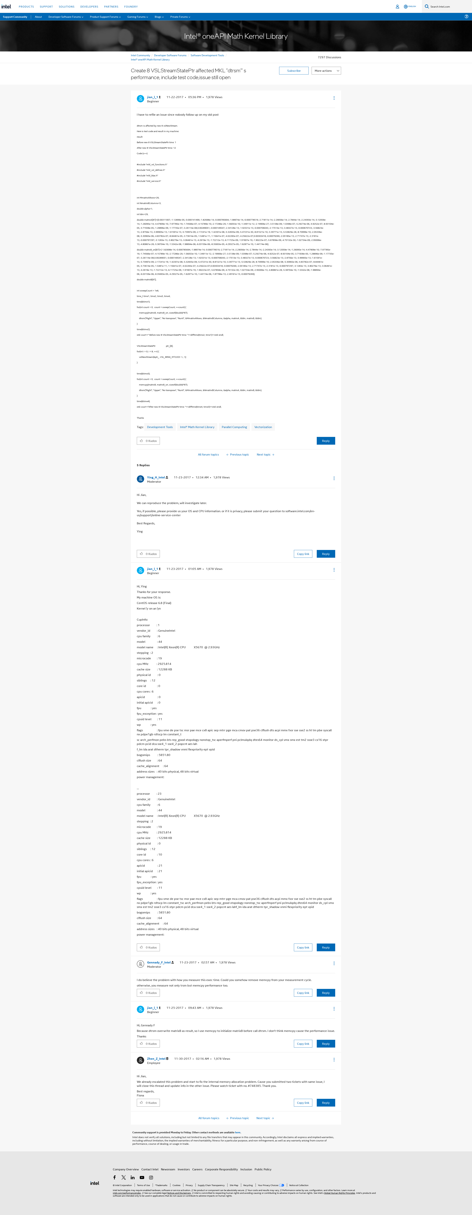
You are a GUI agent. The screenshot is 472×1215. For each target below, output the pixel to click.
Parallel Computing (234, 427)
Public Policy (263, 1169)
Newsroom (168, 1169)
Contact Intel (149, 1169)
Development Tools (160, 427)
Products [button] (26, 6)
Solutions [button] (66, 6)
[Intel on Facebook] (114, 1178)
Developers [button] (89, 6)
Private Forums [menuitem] (179, 16)
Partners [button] (111, 6)
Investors (184, 1169)
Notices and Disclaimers (179, 1193)
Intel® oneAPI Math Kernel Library (150, 59)
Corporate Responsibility (221, 1169)
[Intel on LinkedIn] (133, 1178)
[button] (333, 98)
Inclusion (246, 1169)
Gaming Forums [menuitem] (136, 16)
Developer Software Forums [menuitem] (64, 16)
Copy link (303, 554)
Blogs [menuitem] (158, 16)
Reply (326, 441)
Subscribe (294, 70)
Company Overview (126, 1169)
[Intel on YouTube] (142, 1178)
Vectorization (263, 427)
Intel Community (140, 55)
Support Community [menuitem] (15, 17)
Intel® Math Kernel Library (197, 427)
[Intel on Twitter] (124, 1178)
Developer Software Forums (170, 55)
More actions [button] (323, 70)
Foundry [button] (131, 6)
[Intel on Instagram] (151, 1178)
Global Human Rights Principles (339, 1193)
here (237, 1132)
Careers (197, 1169)
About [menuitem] (38, 16)
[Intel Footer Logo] (95, 1183)
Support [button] (46, 6)
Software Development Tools (207, 55)
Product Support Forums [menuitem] (104, 16)
